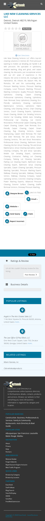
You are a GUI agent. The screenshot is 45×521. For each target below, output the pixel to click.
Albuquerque (11, 433)
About (8, 443)
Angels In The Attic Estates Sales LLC (18, 316)
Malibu (20, 436)
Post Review (30, 275)
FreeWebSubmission (13, 501)
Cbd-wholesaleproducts (13, 368)
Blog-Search (10, 490)
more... (17, 322)
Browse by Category (13, 475)
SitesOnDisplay (11, 493)
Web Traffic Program (13, 467)
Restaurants (11, 423)
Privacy (8, 446)
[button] (5, 4)
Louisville (34, 433)
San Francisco (23, 433)
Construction (11, 417)
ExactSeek (9, 485)
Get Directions (23, 55)
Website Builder (11, 459)
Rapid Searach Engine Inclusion (16, 465)
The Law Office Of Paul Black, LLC (17, 337)
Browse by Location (12, 477)
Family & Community (22, 420)
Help (7, 449)
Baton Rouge (11, 436)
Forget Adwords (11, 462)
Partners (9, 452)
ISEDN (8, 496)
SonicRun (9, 499)
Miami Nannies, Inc (11, 362)
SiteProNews (10, 487)
